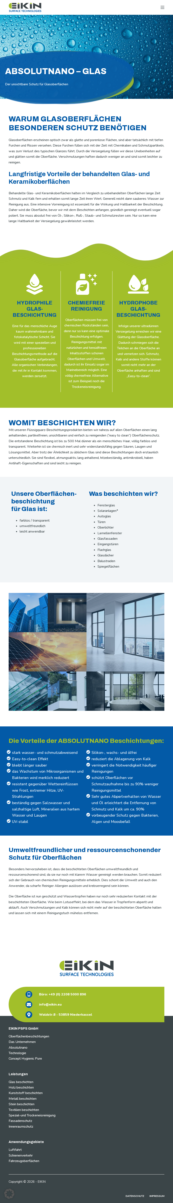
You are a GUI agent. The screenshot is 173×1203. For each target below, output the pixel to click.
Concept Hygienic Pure (25, 1058)
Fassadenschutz (20, 1121)
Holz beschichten (21, 1087)
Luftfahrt (15, 1149)
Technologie (17, 1053)
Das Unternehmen (22, 1042)
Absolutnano (18, 1047)
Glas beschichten (21, 1082)
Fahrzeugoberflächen (24, 1161)
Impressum (156, 1196)
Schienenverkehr (21, 1155)
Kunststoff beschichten (26, 1093)
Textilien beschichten (24, 1110)
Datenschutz (135, 1196)
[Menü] (162, 7)
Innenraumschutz (21, 1126)
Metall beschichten (22, 1098)
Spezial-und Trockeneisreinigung (32, 1115)
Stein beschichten (21, 1104)
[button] (9, 1193)
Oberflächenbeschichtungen (29, 1036)
